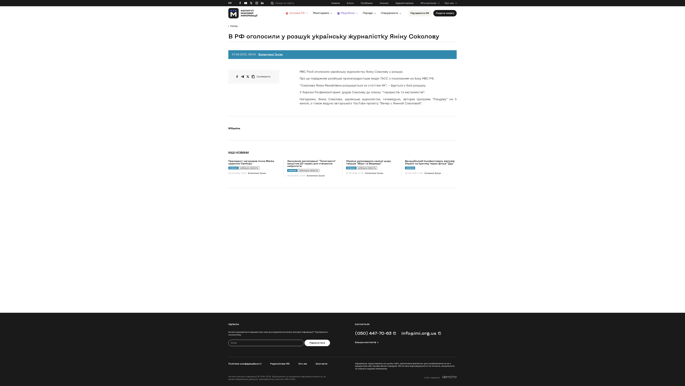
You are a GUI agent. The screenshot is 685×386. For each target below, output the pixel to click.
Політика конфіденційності (244, 364)
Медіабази (348, 13)
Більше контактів (365, 342)
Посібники (367, 3)
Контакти (321, 364)
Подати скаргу (445, 13)
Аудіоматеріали (404, 3)
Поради (368, 13)
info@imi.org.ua (418, 333)
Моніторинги (321, 13)
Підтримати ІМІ (419, 13)
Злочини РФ (297, 13)
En (230, 3)
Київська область (249, 168)
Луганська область (308, 171)
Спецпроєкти (389, 13)
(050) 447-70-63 (373, 333)
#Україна (234, 128)
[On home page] (242, 13)
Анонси (384, 3)
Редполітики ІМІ (280, 364)
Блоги (350, 3)
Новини (335, 3)
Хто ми (302, 364)
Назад (233, 26)
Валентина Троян (270, 54)
